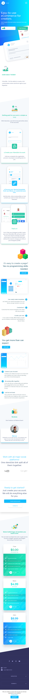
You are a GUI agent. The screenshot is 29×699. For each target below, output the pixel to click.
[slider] (4, 28)
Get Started (22, 28)
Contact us (15, 505)
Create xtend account (15, 501)
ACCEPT (14, 697)
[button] (26, 676)
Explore (24, 273)
